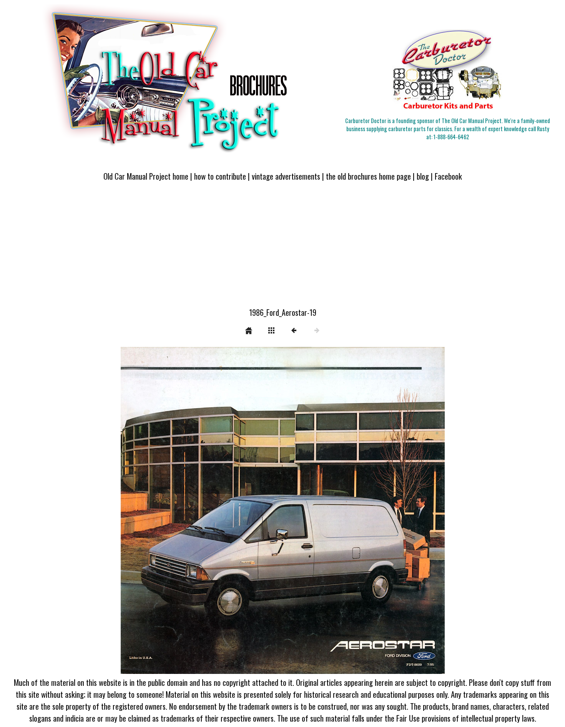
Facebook (448, 176)
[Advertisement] (282, 249)
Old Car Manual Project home (145, 176)
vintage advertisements (286, 176)
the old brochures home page (368, 176)
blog (423, 176)
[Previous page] (185, 510)
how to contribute (220, 176)
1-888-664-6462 (451, 137)
